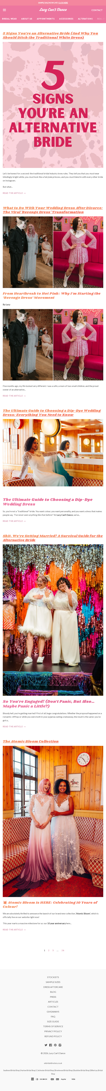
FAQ (53, 1016)
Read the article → (14, 193)
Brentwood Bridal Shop (64, 1070)
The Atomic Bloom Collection (31, 741)
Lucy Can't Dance (57, 1053)
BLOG (53, 991)
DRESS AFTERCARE (53, 987)
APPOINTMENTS (46, 18)
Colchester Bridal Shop (45, 1070)
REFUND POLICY (53, 1036)
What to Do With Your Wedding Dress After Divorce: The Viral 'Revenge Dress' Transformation (53, 210)
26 (63, 950)
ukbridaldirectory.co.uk (53, 1063)
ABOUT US (26, 18)
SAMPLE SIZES (53, 982)
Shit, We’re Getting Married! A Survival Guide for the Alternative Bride (53, 538)
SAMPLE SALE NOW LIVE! (53, 3)
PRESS (53, 996)
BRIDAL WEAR (9, 18)
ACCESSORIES (66, 18)
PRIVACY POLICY (53, 1031)
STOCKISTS (53, 977)
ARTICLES (53, 1001)
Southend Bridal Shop (11, 1070)
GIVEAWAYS (53, 1011)
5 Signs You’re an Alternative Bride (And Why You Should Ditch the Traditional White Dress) (50, 35)
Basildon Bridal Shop (81, 1070)
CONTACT (53, 1006)
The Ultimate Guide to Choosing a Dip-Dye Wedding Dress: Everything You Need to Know (52, 412)
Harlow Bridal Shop (28, 1070)
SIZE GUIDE (53, 1021)
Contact (97, 10)
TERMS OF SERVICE (53, 1026)
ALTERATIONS (85, 18)
